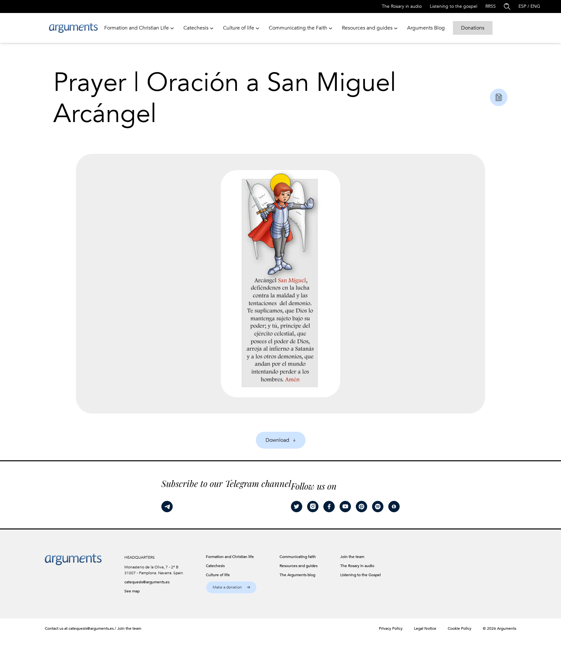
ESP (522, 6)
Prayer (89, 82)
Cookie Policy (459, 628)
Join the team (129, 628)
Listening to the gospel (453, 6)
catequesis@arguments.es (146, 582)
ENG (535, 6)
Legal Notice (425, 628)
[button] (231, 587)
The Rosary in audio (402, 6)
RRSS (490, 6)
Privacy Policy (391, 628)
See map (132, 591)
